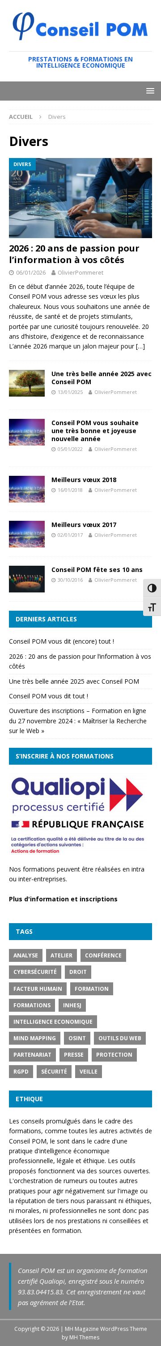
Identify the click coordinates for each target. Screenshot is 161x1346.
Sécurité (54, 1071)
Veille (88, 1071)
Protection (114, 1054)
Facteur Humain (37, 989)
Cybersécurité (35, 972)
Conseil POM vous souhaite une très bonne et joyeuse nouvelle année (95, 430)
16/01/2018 (70, 490)
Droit (78, 972)
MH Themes (84, 1337)
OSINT (77, 1038)
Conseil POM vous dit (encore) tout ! (61, 641)
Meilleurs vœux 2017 (83, 524)
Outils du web (119, 1038)
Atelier (61, 955)
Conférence (103, 955)
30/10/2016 (70, 579)
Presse (74, 1054)
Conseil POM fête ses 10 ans (97, 569)
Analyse (25, 955)
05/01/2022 (70, 449)
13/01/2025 (70, 392)
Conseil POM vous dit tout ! (48, 696)
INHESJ (72, 1005)
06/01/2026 (31, 272)
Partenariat (32, 1054)
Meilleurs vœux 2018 (83, 479)
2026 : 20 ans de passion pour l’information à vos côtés (74, 254)
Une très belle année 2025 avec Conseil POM (101, 377)
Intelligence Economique (53, 1022)
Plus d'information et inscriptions (63, 899)
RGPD (21, 1071)
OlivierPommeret (80, 272)
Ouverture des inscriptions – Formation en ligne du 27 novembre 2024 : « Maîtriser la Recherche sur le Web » (78, 720)
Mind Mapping (34, 1038)
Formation (92, 989)
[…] (140, 346)
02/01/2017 (70, 534)
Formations (32, 1005)
